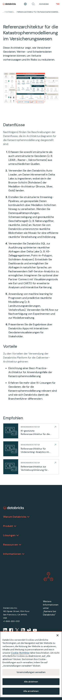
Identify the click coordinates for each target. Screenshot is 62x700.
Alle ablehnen (31, 681)
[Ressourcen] (20, 545)
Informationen (12, 554)
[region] (31, 664)
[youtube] (35, 630)
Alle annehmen (31, 691)
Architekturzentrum (10, 12)
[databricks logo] (13, 507)
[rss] (23, 630)
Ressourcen (10, 544)
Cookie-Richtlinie (20, 652)
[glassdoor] (29, 630)
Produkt (8, 526)
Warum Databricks (14, 516)
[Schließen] (57, 635)
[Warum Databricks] (28, 517)
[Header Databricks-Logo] (9, 4)
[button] (33, 4)
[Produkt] (15, 526)
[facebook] (11, 630)
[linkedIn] (5, 630)
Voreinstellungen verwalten (31, 672)
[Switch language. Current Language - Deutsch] (25, 4)
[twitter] (17, 630)
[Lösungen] (18, 535)
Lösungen (9, 535)
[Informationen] (23, 554)
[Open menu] (57, 4)
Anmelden (44, 4)
